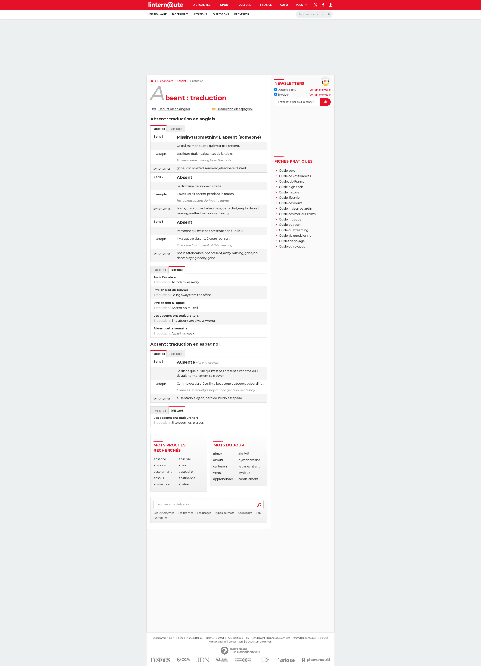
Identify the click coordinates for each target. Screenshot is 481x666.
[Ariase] (286, 660)
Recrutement (258, 638)
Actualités (201, 5)
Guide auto (287, 170)
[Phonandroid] (316, 660)
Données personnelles (278, 638)
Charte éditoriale (194, 638)
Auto (284, 5)
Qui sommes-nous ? (163, 638)
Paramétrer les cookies (303, 638)
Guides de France (291, 181)
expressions (176, 129)
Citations (200, 14)
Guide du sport (290, 225)
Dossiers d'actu (286, 89)
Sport (225, 5)
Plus (300, 5)
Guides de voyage (292, 241)
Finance (266, 5)
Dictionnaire (157, 14)
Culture (244, 5)
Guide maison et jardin (295, 208)
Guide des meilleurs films (297, 214)
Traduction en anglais (174, 109)
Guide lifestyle (289, 197)
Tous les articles (234, 638)
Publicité (209, 638)
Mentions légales (217, 641)
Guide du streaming (293, 230)
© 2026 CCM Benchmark (258, 641)
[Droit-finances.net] (222, 660)
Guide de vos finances (295, 176)
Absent (181, 81)
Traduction (159, 270)
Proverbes (241, 14)
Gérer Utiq (323, 638)
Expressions (221, 14)
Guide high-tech (291, 187)
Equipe (179, 638)
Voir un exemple (320, 89)
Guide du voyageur (293, 246)
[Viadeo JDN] (264, 660)
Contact (220, 638)
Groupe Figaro (235, 641)
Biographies (180, 14)
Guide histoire (289, 192)
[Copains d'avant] (243, 660)
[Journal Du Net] (203, 660)
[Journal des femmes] (160, 660)
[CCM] (183, 660)
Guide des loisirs (290, 203)
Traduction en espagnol (235, 109)
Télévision (283, 94)
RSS (247, 638)
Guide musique (290, 219)
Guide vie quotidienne (295, 235)
